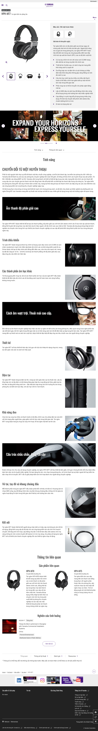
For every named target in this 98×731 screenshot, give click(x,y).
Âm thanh (9, 672)
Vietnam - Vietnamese (11, 722)
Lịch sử (77, 708)
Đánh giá (57, 656)
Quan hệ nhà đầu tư (80, 711)
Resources (72, 656)
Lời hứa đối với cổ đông (81, 706)
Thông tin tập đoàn (80, 695)
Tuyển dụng (78, 702)
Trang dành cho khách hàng (84, 722)
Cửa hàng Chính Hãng (57, 690)
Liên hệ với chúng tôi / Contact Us (11, 727)
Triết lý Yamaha (79, 704)
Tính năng (37, 150)
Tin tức (28, 690)
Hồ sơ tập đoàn (79, 697)
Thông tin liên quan (55, 150)
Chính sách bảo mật (44, 727)
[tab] (42, 143)
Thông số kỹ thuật (40, 656)
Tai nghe (24, 672)
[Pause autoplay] (56, 143)
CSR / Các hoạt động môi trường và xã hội (85, 714)
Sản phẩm (17, 672)
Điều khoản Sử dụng (29, 727)
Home (3, 672)
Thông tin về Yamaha (81, 690)
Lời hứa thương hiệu (80, 699)
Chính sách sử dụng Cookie (61, 727)
